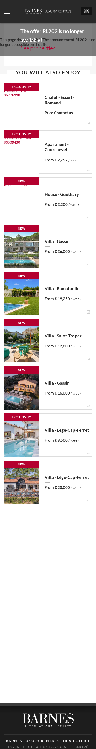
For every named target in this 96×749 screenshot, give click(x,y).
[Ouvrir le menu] (7, 11)
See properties (37, 48)
